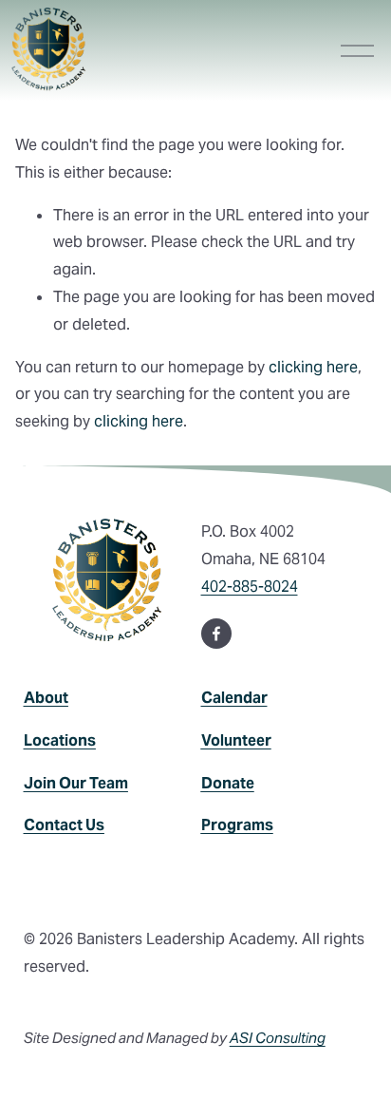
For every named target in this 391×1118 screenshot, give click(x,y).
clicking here (313, 367)
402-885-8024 (249, 587)
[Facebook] (216, 633)
